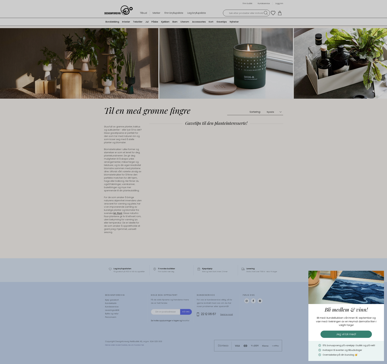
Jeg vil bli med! (346, 334)
